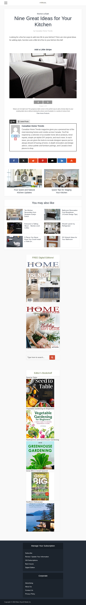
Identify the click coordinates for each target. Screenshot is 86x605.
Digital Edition (30, 567)
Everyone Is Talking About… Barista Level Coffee (32, 226)
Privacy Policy (30, 594)
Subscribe (28, 553)
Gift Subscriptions (31, 560)
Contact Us (29, 590)
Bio (14, 121)
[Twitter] (12, 136)
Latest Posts (24, 121)
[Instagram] (18, 136)
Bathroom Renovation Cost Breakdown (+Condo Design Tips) (69, 212)
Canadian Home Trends (44, 31)
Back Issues (29, 564)
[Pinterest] (15, 138)
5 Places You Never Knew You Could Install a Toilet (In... (32, 239)
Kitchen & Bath (43, 14)
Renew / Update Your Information (37, 557)
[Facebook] (15, 136)
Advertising (29, 583)
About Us (28, 587)
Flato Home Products (43, 113)
